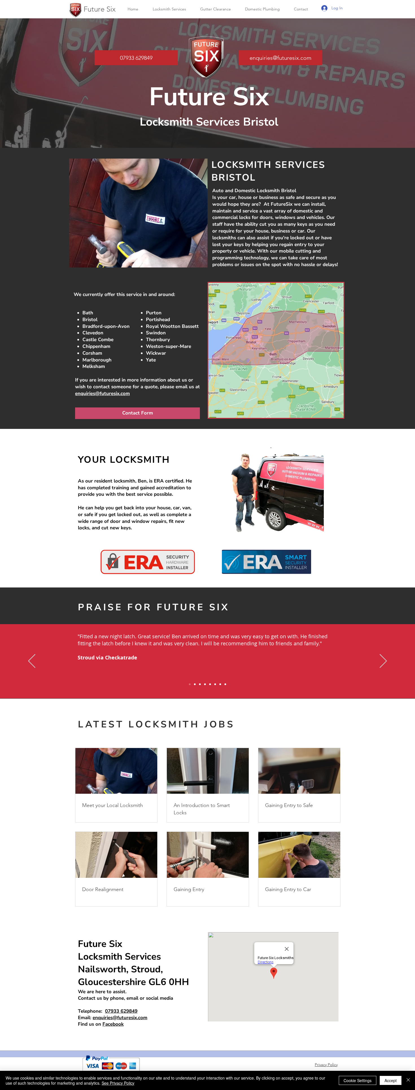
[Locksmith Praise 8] (225, 684)
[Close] (408, 1080)
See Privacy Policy (118, 1083)
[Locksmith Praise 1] (190, 684)
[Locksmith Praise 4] (205, 684)
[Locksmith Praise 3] (200, 684)
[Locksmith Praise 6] (215, 684)
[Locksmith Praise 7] (220, 684)
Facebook (113, 1024)
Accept (391, 1080)
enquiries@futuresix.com (102, 393)
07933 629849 (121, 1011)
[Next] (383, 661)
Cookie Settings (358, 1080)
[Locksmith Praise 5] (210, 684)
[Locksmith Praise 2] (195, 684)
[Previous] (31, 661)
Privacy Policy (326, 1064)
